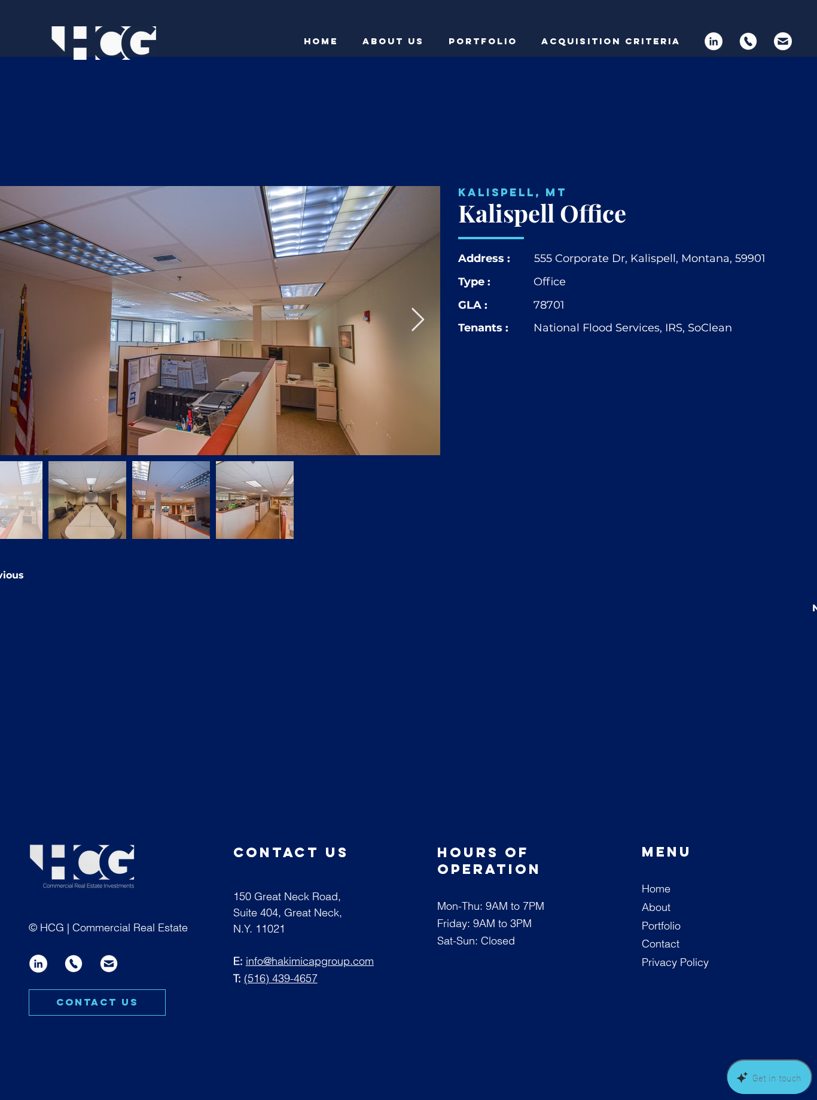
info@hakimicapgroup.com (310, 961)
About (656, 907)
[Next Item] (417, 320)
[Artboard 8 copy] (748, 41)
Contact (660, 943)
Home (656, 888)
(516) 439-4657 (281, 978)
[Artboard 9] (783, 41)
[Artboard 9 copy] (109, 964)
